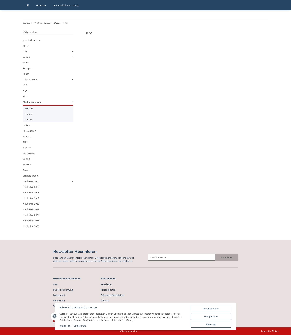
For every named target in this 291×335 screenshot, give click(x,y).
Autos (26, 45)
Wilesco (27, 164)
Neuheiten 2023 (31, 220)
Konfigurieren (211, 316)
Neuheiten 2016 (31, 181)
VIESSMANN (29, 153)
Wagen (26, 57)
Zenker (26, 170)
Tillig (25, 142)
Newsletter (106, 284)
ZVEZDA (29, 119)
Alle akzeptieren (211, 308)
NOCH (26, 90)
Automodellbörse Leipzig (66, 5)
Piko (25, 96)
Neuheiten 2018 (31, 192)
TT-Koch (27, 147)
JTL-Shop (275, 331)
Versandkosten (108, 289)
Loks (25, 51)
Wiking (26, 158)
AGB (55, 284)
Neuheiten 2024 (31, 226)
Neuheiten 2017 (31, 186)
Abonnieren (226, 257)
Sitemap (105, 300)
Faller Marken (30, 79)
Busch (26, 73)
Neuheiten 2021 (31, 209)
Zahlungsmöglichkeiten (112, 295)
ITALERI (29, 108)
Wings (26, 62)
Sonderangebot (30, 175)
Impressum (65, 325)
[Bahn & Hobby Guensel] (28, 5)
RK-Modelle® (29, 130)
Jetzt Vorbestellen (32, 40)
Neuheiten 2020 (31, 203)
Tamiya (29, 114)
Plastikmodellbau (32, 101)
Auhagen (27, 68)
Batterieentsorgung (63, 289)
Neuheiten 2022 (31, 214)
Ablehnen (211, 324)
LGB (25, 85)
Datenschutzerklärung (106, 257)
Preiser (26, 125)
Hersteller (41, 5)
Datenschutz (80, 325)
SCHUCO (27, 136)
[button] (48, 51)
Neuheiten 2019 (31, 198)
